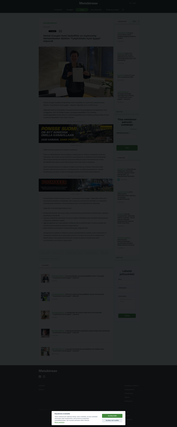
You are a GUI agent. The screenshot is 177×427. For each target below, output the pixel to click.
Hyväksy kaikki (112, 415)
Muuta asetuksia (59, 422)
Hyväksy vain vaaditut (112, 420)
